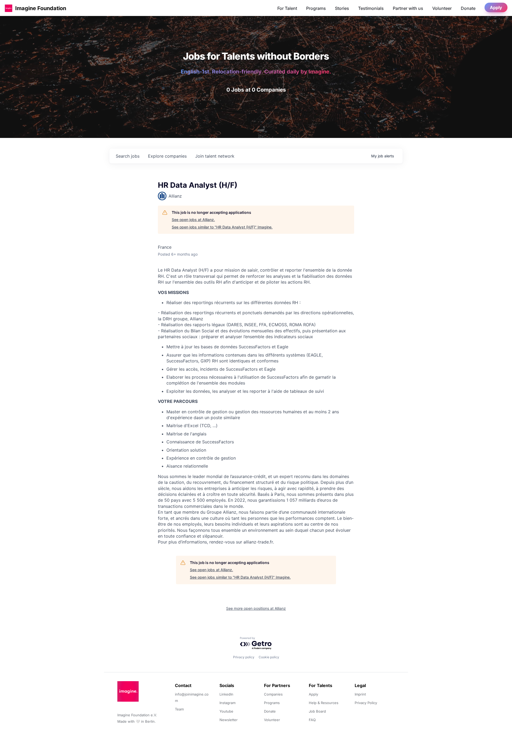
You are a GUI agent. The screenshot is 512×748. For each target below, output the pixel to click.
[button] (8, 8)
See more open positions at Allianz (256, 608)
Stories (342, 8)
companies (167, 156)
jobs (127, 156)
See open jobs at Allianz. (193, 219)
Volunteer (442, 8)
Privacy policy (243, 657)
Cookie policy (269, 657)
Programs (316, 8)
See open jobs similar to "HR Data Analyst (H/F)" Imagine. (222, 227)
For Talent (287, 8)
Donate (468, 8)
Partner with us (408, 8)
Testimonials (371, 8)
